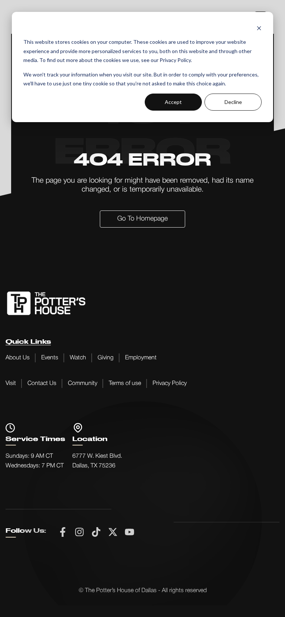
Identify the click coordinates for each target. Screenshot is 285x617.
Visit (11, 383)
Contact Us (41, 383)
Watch (78, 357)
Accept (173, 102)
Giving (106, 357)
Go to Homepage (142, 219)
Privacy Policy (170, 383)
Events (49, 357)
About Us (18, 357)
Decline (233, 102)
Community (82, 383)
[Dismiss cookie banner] (259, 28)
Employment (141, 357)
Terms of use (125, 383)
